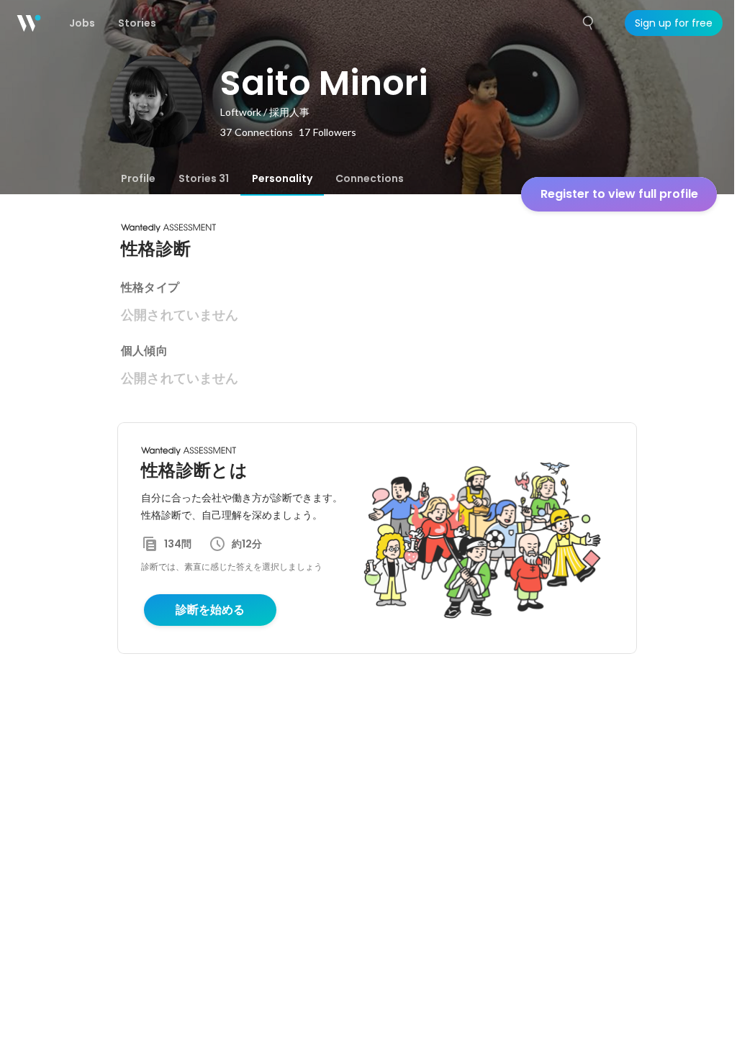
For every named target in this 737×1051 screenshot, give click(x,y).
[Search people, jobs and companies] (588, 23)
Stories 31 (203, 178)
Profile (138, 178)
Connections (369, 178)
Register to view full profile (619, 194)
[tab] (138, 178)
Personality (282, 178)
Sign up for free (674, 23)
